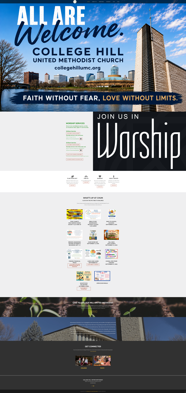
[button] (80, 139)
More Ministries (93, 351)
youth (102, 368)
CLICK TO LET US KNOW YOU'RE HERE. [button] (74, 154)
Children (84, 368)
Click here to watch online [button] (73, 133)
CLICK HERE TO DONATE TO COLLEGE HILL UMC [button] (74, 159)
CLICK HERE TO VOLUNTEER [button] (83, 289)
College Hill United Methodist (92, 391)
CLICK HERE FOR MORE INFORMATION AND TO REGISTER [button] (74, 265)
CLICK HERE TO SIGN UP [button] (93, 264)
